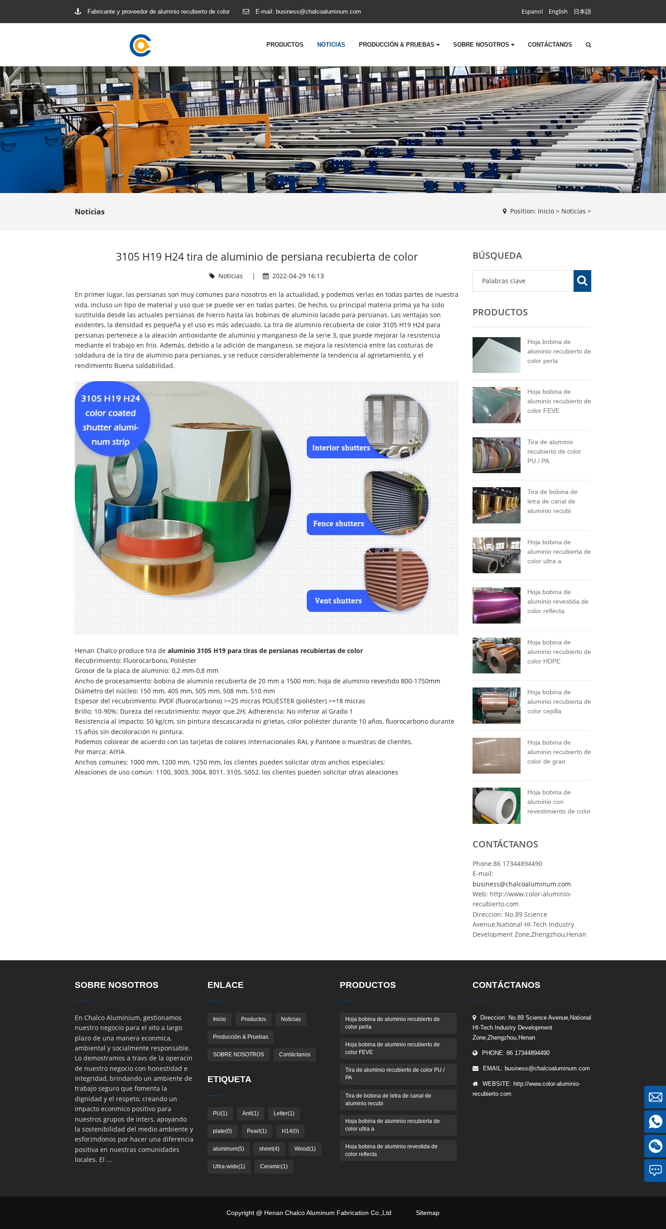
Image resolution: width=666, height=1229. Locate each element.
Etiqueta (229, 1079)
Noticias (331, 44)
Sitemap (427, 1212)
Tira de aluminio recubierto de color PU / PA (554, 451)
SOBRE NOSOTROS (482, 44)
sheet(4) (269, 1149)
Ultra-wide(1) (229, 1166)
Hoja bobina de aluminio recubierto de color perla (559, 351)
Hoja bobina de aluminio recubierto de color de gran (559, 752)
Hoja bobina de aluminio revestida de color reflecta (558, 601)
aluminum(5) (228, 1149)
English (558, 11)
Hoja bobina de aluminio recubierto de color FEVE (559, 401)
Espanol (532, 11)
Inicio (546, 211)
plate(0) (222, 1131)
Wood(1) (305, 1149)
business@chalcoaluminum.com (318, 11)
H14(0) (290, 1131)
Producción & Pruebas (397, 44)
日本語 (582, 11)
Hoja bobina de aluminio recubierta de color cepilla (559, 701)
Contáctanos (550, 44)
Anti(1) (250, 1113)
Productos (285, 44)
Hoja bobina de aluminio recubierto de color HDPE (559, 652)
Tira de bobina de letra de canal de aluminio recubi (552, 501)
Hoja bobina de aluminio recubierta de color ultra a (559, 551)
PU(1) (220, 1113)
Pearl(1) (257, 1131)
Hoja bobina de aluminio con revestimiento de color (559, 802)
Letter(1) (284, 1113)
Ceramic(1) (274, 1166)
